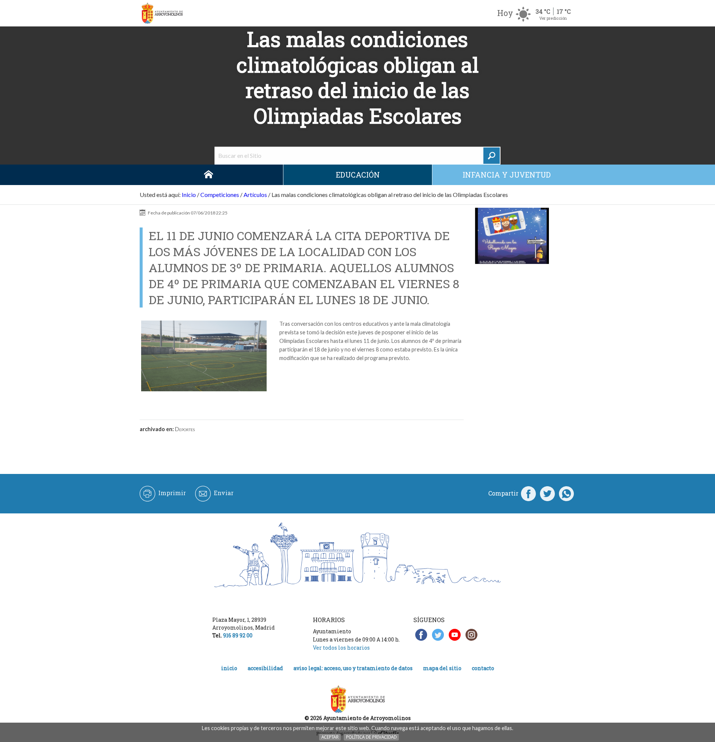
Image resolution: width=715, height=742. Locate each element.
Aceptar (330, 737)
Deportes (185, 429)
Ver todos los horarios (341, 647)
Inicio (208, 175)
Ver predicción (553, 18)
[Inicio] (162, 13)
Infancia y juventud (507, 174)
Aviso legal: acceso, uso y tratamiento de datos (353, 668)
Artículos (255, 194)
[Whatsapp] (566, 493)
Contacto (483, 668)
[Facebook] (528, 493)
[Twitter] (547, 493)
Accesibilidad (265, 668)
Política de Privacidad (371, 737)
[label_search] (491, 156)
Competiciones (219, 194)
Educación (358, 174)
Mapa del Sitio (442, 668)
